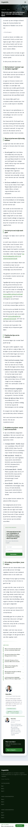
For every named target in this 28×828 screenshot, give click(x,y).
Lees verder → (19, 825)
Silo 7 (2, 812)
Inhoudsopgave (7, 32)
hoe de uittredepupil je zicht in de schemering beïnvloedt (13, 256)
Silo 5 (2, 802)
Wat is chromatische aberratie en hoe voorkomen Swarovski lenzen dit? (7, 826)
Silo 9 (2, 817)
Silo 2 (2, 788)
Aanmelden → (14, 554)
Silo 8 (2, 815)
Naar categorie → (12, 750)
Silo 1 (2, 786)
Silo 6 (2, 804)
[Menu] (25, 2)
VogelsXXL (4, 2)
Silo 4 (2, 799)
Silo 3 (8, 9)
